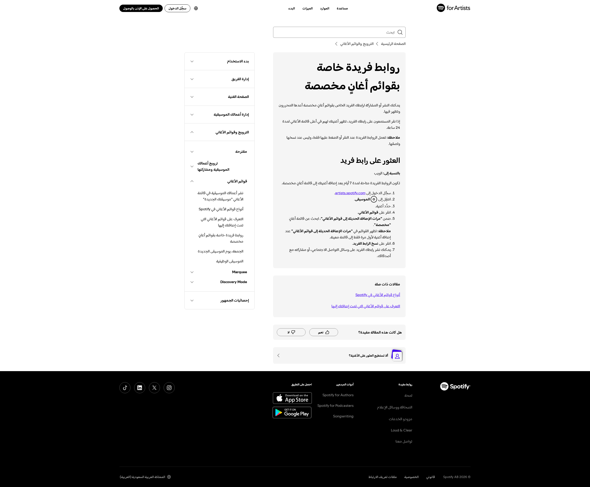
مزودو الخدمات (400, 418)
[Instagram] (169, 387)
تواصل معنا (403, 441)
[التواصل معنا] (280, 355)
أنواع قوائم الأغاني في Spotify (377, 294)
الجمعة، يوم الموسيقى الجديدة (220, 251)
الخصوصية (411, 477)
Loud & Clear (401, 430)
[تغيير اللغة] (196, 8)
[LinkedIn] (139, 387)
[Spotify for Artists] (454, 8)
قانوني (430, 477)
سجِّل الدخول (177, 8)
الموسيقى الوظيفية (229, 261)
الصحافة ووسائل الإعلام (394, 407)
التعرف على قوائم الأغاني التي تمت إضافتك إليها (365, 305)
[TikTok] (124, 387)
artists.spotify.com (350, 192)
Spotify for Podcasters (335, 405)
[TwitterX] (154, 387)
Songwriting (343, 416)
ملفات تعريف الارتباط (383, 477)
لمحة (408, 395)
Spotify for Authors (338, 394)
